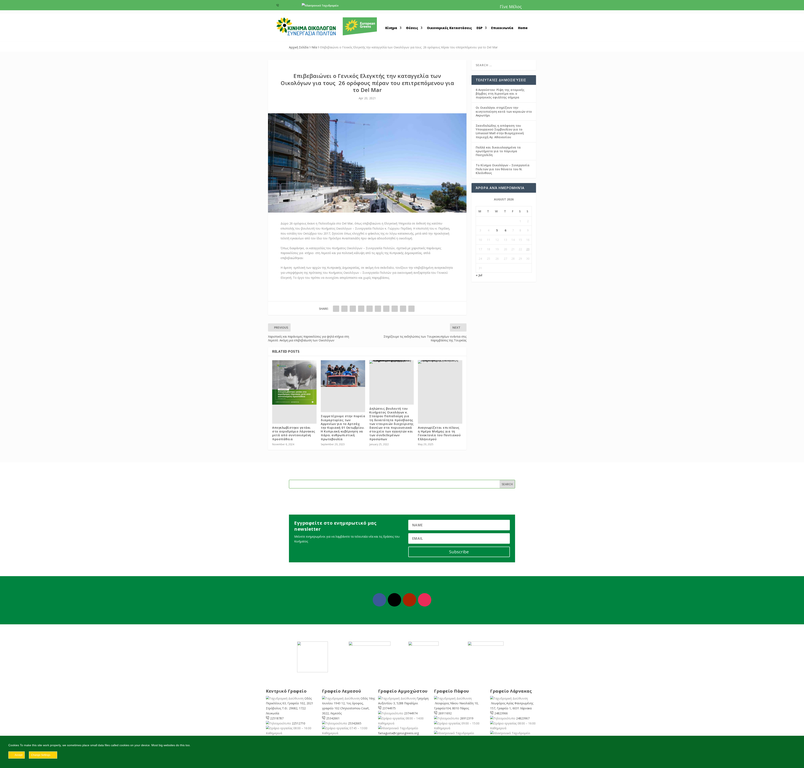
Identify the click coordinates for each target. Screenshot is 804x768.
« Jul (479, 275)
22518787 (276, 718)
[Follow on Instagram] (424, 600)
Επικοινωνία (502, 28)
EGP (479, 28)
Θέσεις (412, 28)
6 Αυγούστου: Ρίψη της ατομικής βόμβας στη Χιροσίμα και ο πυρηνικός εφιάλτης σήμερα (500, 93)
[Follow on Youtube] (409, 600)
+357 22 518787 (289, 5)
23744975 (389, 708)
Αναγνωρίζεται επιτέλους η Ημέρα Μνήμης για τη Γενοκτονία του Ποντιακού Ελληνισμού (439, 433)
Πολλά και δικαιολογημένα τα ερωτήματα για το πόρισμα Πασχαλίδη (498, 151)
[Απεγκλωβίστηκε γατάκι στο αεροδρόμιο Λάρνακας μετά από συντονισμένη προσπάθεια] (294, 382)
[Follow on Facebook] (379, 600)
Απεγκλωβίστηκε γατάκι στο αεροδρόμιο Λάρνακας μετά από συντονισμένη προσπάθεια (293, 433)
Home (523, 28)
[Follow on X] (394, 600)
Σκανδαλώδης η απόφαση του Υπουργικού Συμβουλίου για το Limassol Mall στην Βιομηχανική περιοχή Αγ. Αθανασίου (500, 131)
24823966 (501, 713)
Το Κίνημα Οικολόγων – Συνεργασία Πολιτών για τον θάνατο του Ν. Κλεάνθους (503, 169)
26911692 (445, 713)
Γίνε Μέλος (511, 6)
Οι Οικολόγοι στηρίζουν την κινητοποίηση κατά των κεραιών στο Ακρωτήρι (504, 111)
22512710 (298, 723)
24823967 (523, 718)
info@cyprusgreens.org (353, 5)
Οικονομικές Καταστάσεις (449, 28)
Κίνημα (391, 28)
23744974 (410, 713)
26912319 (466, 718)
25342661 (333, 718)
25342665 (354, 723)
